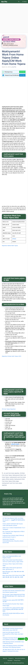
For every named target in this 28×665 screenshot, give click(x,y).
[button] (19, 1)
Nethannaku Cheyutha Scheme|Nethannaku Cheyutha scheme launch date (13, 541)
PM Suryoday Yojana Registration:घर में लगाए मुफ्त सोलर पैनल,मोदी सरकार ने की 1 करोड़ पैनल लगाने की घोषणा (14, 596)
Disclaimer (10, 660)
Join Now (22, 71)
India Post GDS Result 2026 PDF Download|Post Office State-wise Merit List (13, 634)
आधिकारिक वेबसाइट (15, 444)
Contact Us (11, 658)
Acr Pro (4, 2)
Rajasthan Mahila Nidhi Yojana (10, 245)
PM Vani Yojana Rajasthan (9, 409)
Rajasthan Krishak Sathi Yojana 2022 (11, 356)
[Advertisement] (14, 19)
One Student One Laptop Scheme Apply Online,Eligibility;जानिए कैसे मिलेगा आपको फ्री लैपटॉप (13, 609)
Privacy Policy (17, 660)
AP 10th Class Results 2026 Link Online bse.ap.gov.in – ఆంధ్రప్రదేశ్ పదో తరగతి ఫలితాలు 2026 (14, 520)
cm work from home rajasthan (11, 473)
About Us (5, 658)
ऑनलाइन (14, 238)
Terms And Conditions (20, 658)
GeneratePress (20, 663)
